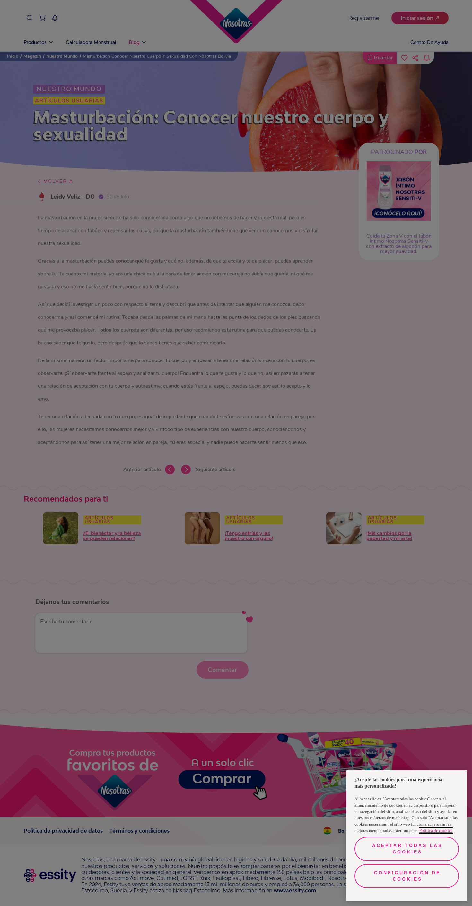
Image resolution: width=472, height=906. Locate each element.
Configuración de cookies (407, 876)
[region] (406, 835)
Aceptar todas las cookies (407, 848)
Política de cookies (435, 830)
